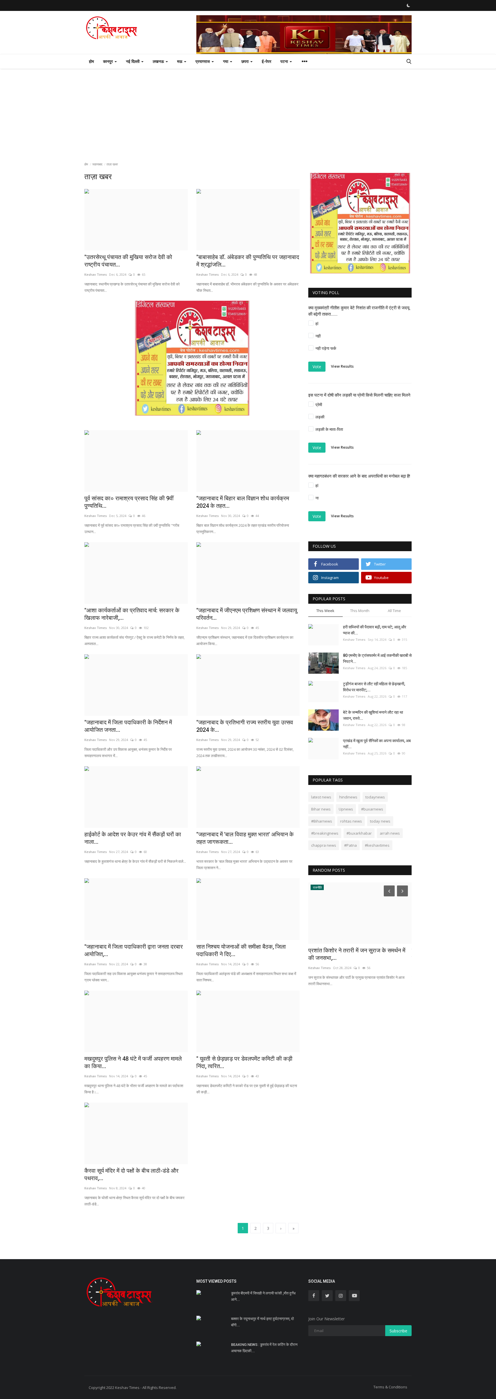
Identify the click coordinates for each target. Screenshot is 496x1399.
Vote (317, 366)
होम (91, 61)
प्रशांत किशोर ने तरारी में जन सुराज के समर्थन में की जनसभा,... (356, 954)
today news (380, 821)
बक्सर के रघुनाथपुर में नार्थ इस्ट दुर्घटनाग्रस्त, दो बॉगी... (262, 1322)
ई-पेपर (266, 61)
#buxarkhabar (359, 833)
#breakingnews (324, 833)
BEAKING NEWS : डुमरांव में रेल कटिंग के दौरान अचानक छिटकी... (264, 1347)
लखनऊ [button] (159, 61)
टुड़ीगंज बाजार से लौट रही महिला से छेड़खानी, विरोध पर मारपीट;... (374, 687)
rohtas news (351, 821)
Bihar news (321, 809)
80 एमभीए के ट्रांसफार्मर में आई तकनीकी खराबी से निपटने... (377, 658)
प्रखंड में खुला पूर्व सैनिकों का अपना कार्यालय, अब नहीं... (377, 743)
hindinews (348, 797)
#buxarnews (372, 809)
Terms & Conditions (390, 1387)
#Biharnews (321, 821)
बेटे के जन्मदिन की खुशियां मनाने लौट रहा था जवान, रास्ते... (373, 715)
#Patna (350, 845)
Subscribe (398, 1331)
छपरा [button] (245, 61)
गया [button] (226, 61)
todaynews (375, 797)
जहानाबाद (97, 164)
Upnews (346, 809)
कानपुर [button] (108, 61)
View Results (342, 366)
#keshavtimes (377, 845)
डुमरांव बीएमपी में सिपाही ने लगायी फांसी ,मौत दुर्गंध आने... (263, 1296)
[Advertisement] (248, 112)
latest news (321, 797)
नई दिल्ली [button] (133, 61)
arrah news (390, 833)
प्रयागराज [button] (203, 61)
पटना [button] (284, 61)
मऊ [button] (180, 61)
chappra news (323, 845)
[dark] (408, 5)
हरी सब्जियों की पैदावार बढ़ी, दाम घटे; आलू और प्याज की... (374, 630)
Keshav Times (354, 639)
